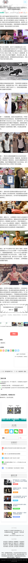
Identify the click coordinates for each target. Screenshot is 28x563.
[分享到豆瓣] (13, 350)
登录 (12, 397)
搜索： (4, 438)
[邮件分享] (16, 350)
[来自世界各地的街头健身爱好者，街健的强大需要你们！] (14, 324)
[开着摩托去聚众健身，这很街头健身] (9, 324)
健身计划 (11, 543)
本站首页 (5, 541)
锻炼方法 (16, 543)
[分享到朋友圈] (6, 350)
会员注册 (11, 546)
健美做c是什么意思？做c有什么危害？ (12, 458)
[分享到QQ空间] (1, 350)
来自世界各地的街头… (15, 326)
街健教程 (16, 541)
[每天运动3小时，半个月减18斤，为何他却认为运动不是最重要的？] (8, 482)
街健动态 (11, 541)
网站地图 (21, 546)
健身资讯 (3, 342)
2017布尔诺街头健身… (3, 326)
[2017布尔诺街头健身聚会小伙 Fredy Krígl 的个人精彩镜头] (3, 324)
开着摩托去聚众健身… (9, 326)
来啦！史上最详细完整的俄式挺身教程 (12, 453)
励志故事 (21, 544)
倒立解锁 (5, 543)
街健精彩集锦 (16, 508)
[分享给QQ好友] (11, 350)
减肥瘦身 (21, 543)
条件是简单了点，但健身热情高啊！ (13, 371)
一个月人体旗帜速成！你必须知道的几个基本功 (14, 468)
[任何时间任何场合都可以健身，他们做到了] (8, 506)
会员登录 (16, 546)
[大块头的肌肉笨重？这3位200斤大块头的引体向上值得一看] (8, 498)
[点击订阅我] (20, 431)
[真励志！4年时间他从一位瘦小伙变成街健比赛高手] (8, 515)
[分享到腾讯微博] (8, 350)
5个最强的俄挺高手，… (21, 326)
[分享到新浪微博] (3, 350)
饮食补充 (5, 544)
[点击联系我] (7, 431)
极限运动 (16, 544)
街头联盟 (5, 546)
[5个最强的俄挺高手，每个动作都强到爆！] (20, 324)
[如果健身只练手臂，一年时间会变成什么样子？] (8, 490)
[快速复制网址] (18, 350)
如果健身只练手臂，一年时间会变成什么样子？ (12, 385)
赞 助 (14, 333)
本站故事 (21, 541)
